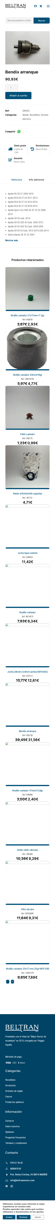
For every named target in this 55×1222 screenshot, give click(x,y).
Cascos (8, 1096)
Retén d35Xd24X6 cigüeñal (27, 493)
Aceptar (9, 1217)
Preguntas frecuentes (15, 1137)
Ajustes (38, 1217)
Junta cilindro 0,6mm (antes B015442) (27, 671)
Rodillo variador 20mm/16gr (27, 374)
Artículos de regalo (14, 1091)
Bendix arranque (27, 731)
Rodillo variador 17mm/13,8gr (27, 790)
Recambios (35, 115)
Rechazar (24, 1217)
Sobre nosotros (12, 1126)
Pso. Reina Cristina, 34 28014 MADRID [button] (28, 1174)
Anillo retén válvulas (27, 849)
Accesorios (10, 1085)
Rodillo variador (27, 612)
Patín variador (27, 434)
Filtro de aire (27, 909)
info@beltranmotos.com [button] (22, 1180)
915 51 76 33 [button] (16, 1162)
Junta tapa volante (27, 552)
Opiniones (9, 1132)
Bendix (25, 115)
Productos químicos (14, 1102)
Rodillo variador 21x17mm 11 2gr (27, 315)
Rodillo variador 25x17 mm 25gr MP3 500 (27, 968)
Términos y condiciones (16, 1143)
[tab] (36, 181)
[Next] (12, 982)
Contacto (9, 1120)
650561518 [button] (15, 1168)
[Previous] (7, 982)
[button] (27, 47)
